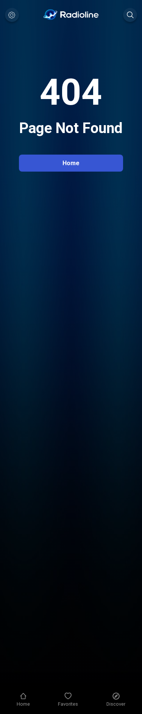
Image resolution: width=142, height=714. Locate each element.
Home (71, 163)
